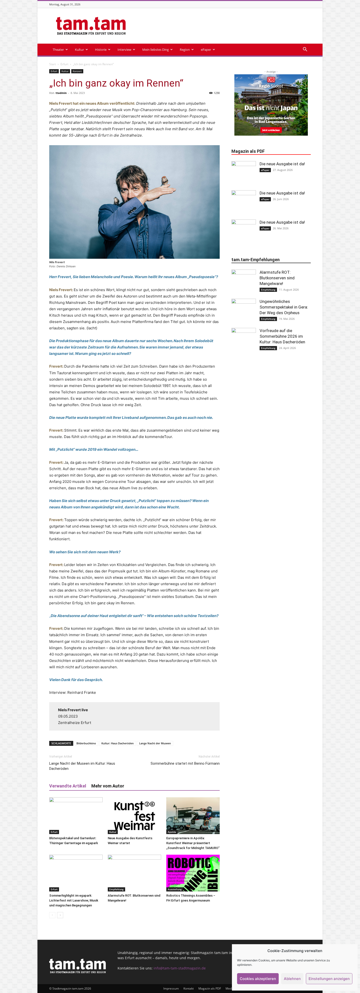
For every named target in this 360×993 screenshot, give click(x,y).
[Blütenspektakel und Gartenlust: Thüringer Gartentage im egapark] (76, 815)
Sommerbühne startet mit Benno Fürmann (185, 763)
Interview (124, 49)
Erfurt (64, 64)
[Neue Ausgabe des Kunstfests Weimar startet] (134, 815)
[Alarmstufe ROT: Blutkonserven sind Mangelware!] (134, 873)
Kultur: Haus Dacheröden (117, 743)
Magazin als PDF (209, 988)
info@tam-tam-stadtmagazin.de (180, 968)
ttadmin (61, 93)
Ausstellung (175, 889)
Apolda (172, 832)
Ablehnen (292, 978)
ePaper (206, 49)
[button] (305, 50)
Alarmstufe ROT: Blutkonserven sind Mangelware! (277, 278)
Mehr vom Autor (107, 785)
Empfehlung (116, 889)
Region (185, 49)
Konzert (77, 71)
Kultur (79, 49)
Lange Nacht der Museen (155, 743)
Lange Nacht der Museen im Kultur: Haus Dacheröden (82, 766)
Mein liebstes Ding (155, 49)
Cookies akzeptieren (258, 978)
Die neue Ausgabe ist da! (282, 163)
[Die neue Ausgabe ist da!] (243, 173)
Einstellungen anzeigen (329, 978)
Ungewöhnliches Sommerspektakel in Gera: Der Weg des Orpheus (284, 307)
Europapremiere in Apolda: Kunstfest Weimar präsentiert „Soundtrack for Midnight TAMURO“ (192, 843)
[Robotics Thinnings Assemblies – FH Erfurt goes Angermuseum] (193, 873)
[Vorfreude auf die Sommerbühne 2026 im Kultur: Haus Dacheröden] (243, 340)
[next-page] (60, 915)
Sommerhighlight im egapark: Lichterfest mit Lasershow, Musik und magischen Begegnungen (73, 900)
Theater (58, 49)
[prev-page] (52, 915)
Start (52, 64)
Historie (101, 49)
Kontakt (188, 988)
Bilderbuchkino (86, 743)
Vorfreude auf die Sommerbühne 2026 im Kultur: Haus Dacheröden (282, 336)
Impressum (171, 988)
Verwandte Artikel (67, 785)
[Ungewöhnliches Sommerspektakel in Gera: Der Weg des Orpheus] (243, 311)
